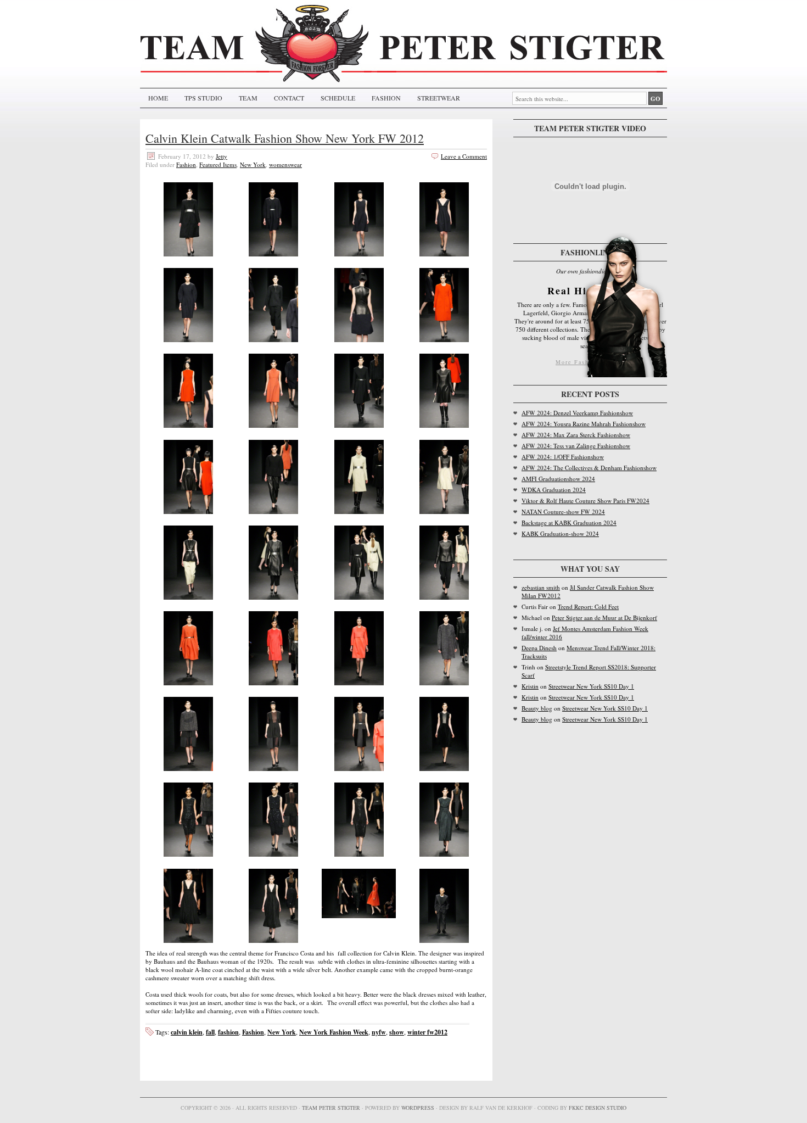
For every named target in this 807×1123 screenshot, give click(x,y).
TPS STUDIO (203, 97)
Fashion (186, 164)
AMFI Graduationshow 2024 (558, 478)
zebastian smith (541, 587)
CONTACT (289, 97)
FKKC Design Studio (597, 1107)
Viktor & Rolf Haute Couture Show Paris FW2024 (585, 500)
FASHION (386, 97)
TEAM (248, 97)
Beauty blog (537, 708)
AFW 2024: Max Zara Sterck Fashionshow (576, 435)
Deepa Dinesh (539, 648)
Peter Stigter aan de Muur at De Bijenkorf (604, 617)
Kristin (530, 686)
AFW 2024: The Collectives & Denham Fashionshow (589, 467)
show (396, 1032)
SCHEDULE (338, 97)
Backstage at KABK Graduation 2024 (569, 522)
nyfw (379, 1032)
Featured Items (218, 164)
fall (210, 1032)
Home (158, 97)
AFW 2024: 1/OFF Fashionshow (563, 456)
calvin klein (187, 1032)
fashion (228, 1032)
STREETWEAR (438, 97)
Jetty (221, 156)
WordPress (417, 1107)
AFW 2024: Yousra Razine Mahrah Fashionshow (584, 424)
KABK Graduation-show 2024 (560, 533)
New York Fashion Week (333, 1032)
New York (253, 164)
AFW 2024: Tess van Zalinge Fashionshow (576, 446)
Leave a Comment (464, 156)
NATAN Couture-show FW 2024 (563, 511)
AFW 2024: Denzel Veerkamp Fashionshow (577, 413)
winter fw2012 (427, 1032)
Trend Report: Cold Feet (588, 606)
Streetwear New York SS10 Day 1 (591, 686)
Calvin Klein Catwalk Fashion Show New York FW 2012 (284, 138)
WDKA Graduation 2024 (554, 489)
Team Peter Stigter (331, 1107)
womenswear (285, 164)
